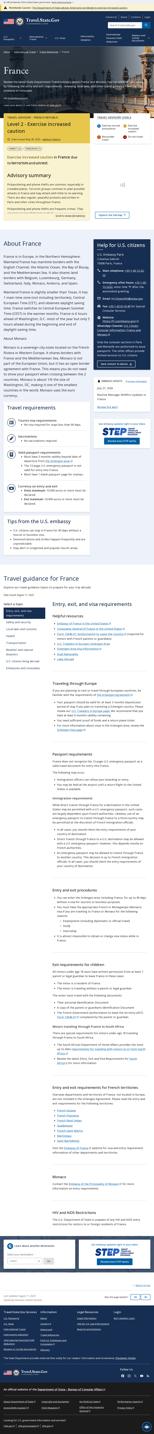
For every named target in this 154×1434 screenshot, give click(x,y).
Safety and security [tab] (18, 622)
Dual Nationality (67, 654)
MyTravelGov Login (124, 1318)
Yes (135, 1297)
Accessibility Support (15, 1407)
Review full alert (107, 407)
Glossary (45, 1349)
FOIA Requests (50, 1407)
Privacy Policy (124, 1407)
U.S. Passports (11, 1318)
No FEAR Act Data (88, 1401)
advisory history (52, 139)
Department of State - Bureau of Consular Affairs (70, 1389)
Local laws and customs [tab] (21, 629)
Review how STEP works (122, 441)
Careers (110, 16)
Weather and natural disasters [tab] (19, 652)
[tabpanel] (99, 913)
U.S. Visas (9, 1323)
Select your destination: (20, 1254)
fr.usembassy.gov (16, 98)
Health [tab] (10, 636)
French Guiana (66, 1110)
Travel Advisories (48, 51)
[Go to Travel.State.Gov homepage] (26, 1373)
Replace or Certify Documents (20, 1349)
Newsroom (46, 1329)
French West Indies (69, 1120)
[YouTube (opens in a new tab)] (141, 1375)
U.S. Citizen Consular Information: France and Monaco (119, 330)
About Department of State (18, 1401)
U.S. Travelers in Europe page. (90, 711)
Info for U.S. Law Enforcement (93, 1323)
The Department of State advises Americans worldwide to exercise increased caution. (80, 7)
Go (48, 1261)
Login (147, 16)
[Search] (146, 25)
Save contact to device (114, 364)
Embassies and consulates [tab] (23, 668)
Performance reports (129, 1401)
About (124, 16)
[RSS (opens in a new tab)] (148, 1375)
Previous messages (136, 381)
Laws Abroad (65, 659)
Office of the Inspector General (91, 1409)
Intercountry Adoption (16, 1334)
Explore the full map (110, 215)
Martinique (64, 1136)
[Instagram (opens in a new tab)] (129, 1375)
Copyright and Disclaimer (55, 1401)
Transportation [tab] (16, 643)
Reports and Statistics (89, 1329)
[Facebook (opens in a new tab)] (123, 1375)
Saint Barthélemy (68, 1141)
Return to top (143, 1285)
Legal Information (86, 1318)
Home (7, 51)
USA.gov (8, 1425)
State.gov (54, 105)
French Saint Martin (70, 1131)
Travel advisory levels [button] (114, 117)
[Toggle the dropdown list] (39, 1261)
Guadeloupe (65, 1125)
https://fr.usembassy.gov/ (119, 321)
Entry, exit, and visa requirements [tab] (18, 613)
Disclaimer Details (126, 1358)
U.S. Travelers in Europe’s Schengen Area (83, 644)
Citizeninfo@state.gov (128, 298)
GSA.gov (46, 1425)
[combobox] (24, 1261)
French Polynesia (68, 1115)
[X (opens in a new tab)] (135, 1375)
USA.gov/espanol (27, 1425)
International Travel (25, 51)
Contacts (136, 16)
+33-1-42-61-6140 (119, 306)
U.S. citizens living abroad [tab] (22, 661)
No (145, 1297)
